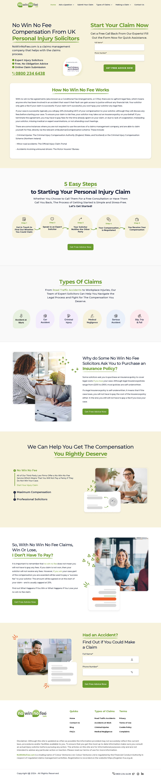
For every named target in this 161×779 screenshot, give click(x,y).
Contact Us (139, 5)
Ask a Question (65, 5)
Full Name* (99, 42)
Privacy (122, 718)
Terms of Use (125, 723)
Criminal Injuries (102, 727)
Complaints (124, 732)
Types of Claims (103, 5)
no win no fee (50, 564)
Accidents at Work (103, 723)
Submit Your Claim (85, 5)
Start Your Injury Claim (27, 485)
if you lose (98, 381)
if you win (57, 571)
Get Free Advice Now (80, 247)
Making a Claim (122, 5)
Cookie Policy (125, 727)
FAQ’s (72, 732)
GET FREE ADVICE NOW (119, 68)
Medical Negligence (103, 732)
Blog (72, 727)
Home (53, 5)
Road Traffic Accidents (67, 289)
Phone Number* (101, 53)
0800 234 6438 (30, 73)
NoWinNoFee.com (26, 755)
